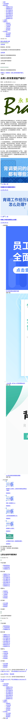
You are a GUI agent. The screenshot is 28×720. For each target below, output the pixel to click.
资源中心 (5, 21)
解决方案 (5, 5)
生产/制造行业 (9, 10)
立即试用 (5, 41)
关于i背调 (8, 33)
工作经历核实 (6, 567)
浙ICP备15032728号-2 (6, 679)
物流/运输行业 (9, 15)
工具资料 (8, 26)
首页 (4, 2)
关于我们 (5, 31)
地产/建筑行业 (9, 11)
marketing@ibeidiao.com (7, 560)
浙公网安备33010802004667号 (19, 671)
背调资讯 (8, 23)
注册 (9, 41)
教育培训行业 (9, 16)
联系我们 (8, 36)
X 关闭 (2, 681)
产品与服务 (6, 3)
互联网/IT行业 (9, 6)
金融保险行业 (9, 8)
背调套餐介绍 (6, 568)
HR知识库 (8, 24)
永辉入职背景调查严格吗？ (17, 72)
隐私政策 (12, 674)
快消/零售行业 (9, 13)
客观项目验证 (6, 565)
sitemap (2, 674)
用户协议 (6, 674)
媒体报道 (8, 34)
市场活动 (8, 28)
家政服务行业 (9, 18)
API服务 (5, 20)
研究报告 (8, 29)
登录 (2, 41)
